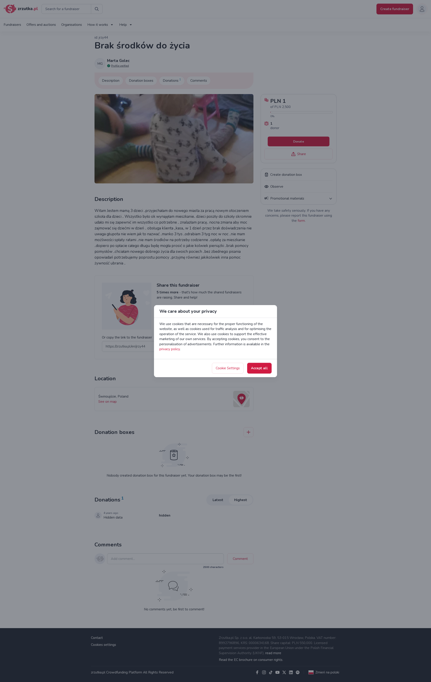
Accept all (259, 368)
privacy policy (169, 349)
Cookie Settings (228, 368)
